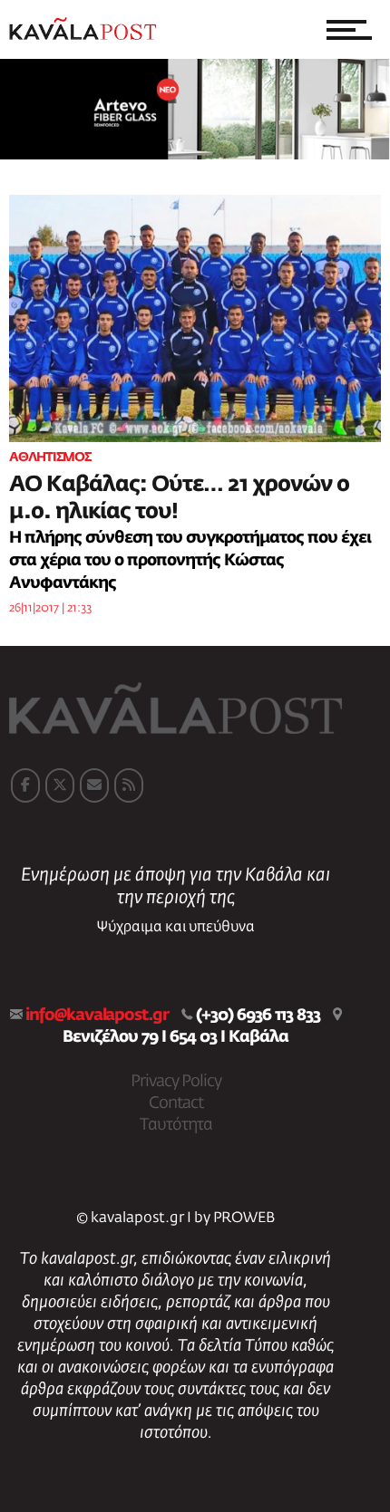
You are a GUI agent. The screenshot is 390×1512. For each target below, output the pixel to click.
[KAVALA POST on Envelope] (94, 785)
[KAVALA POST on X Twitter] (59, 785)
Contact (176, 1103)
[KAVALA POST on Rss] (128, 785)
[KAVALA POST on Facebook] (25, 785)
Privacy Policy (176, 1082)
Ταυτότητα (176, 1125)
